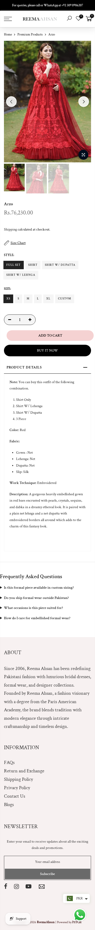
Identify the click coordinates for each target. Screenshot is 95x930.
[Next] (83, 101)
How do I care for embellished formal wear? (37, 618)
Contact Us (14, 796)
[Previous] (11, 101)
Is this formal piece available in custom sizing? (39, 587)
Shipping (10, 229)
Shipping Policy (18, 779)
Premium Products (30, 34)
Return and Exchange (24, 771)
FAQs (9, 762)
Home (8, 34)
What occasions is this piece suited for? (33, 608)
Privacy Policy (17, 788)
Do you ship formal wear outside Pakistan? (36, 598)
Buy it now (47, 350)
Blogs (9, 805)
